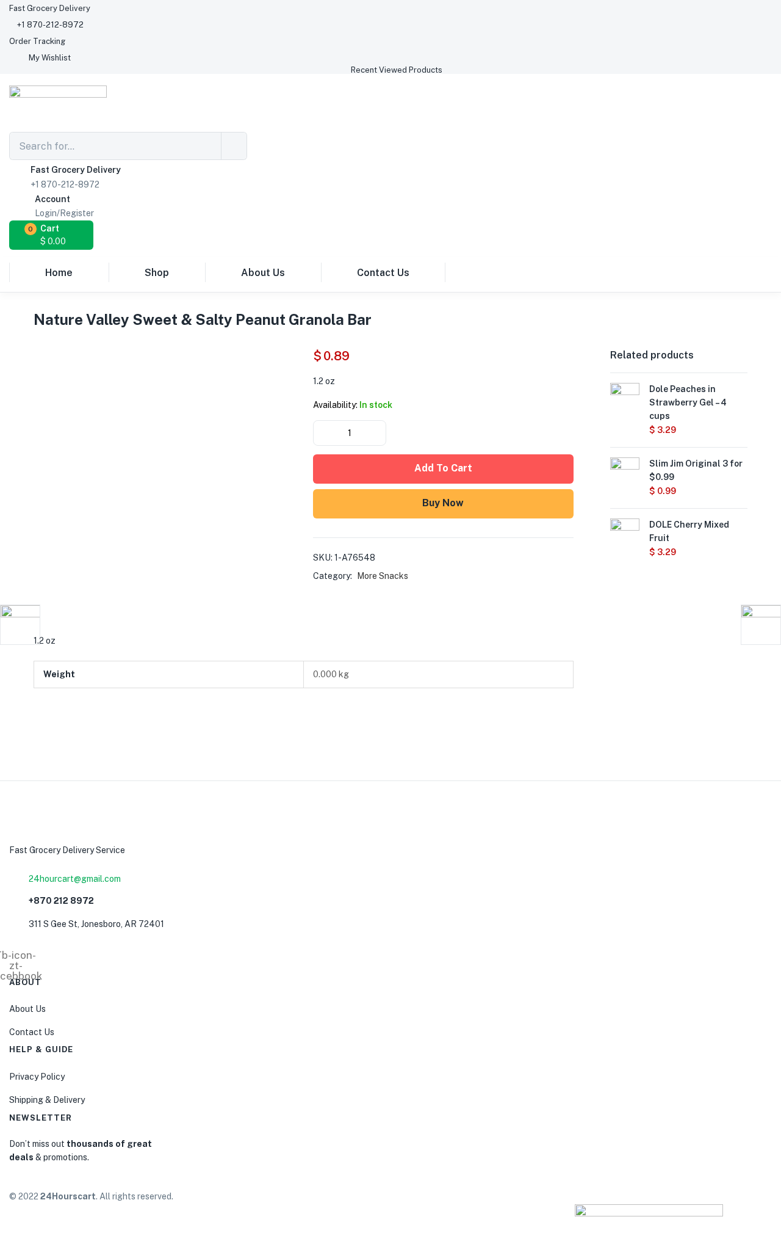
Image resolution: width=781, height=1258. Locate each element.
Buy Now (443, 503)
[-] (323, 433)
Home (59, 272)
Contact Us (383, 272)
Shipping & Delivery (47, 1100)
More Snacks (382, 576)
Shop (157, 272)
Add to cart (443, 468)
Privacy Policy (37, 1077)
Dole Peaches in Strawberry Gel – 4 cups (688, 402)
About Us (263, 272)
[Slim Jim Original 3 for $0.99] (624, 471)
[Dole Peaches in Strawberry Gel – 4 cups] (624, 396)
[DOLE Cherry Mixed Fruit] (624, 532)
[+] (376, 433)
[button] (49, 8)
